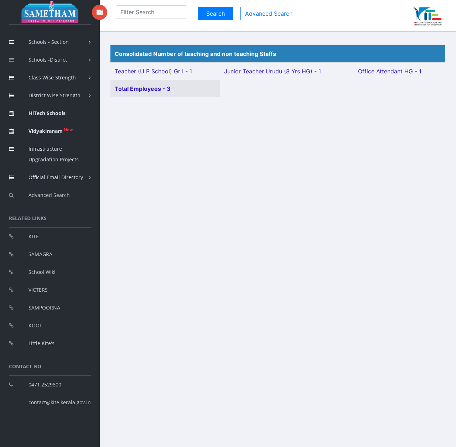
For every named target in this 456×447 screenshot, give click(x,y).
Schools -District (47, 59)
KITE (33, 236)
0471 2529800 (44, 384)
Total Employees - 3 (143, 88)
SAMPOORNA (44, 307)
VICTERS (38, 289)
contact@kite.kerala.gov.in (59, 402)
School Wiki (42, 272)
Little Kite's (41, 343)
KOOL (35, 325)
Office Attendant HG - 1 (389, 71)
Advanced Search (49, 195)
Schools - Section (48, 41)
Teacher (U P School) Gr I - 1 (153, 71)
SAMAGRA (40, 254)
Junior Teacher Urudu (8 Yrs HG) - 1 (272, 71)
